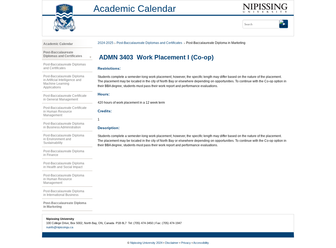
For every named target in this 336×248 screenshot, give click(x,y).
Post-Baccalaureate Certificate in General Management (65, 97)
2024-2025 (105, 43)
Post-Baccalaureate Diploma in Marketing (64, 205)
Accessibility (201, 242)
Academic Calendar (134, 8)
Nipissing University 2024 (146, 242)
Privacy (186, 242)
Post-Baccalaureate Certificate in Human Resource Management (65, 111)
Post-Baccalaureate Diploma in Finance (63, 153)
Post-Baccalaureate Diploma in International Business (63, 193)
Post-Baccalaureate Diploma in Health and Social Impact (63, 165)
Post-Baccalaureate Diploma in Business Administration (63, 125)
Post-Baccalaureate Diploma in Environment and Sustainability (63, 139)
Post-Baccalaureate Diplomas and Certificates (62, 54)
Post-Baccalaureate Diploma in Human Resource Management (63, 179)
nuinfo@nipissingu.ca (59, 227)
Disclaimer (171, 242)
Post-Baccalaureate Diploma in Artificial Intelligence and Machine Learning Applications (63, 81)
